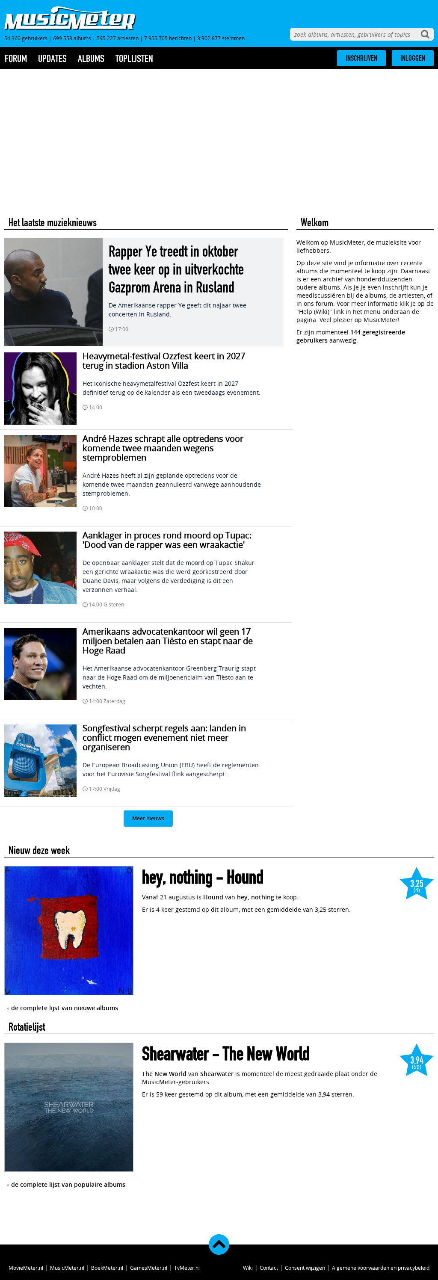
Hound (245, 877)
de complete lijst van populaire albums (68, 1184)
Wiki (248, 1267)
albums (91, 59)
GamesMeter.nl (148, 1267)
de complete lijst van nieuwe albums (64, 1008)
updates (52, 59)
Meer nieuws (148, 818)
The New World (266, 1054)
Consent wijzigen (305, 1267)
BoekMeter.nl (107, 1267)
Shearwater (175, 1054)
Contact (269, 1267)
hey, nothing (177, 877)
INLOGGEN (412, 58)
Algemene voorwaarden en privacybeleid (380, 1267)
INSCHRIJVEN (361, 58)
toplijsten (134, 59)
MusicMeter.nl (67, 1267)
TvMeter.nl (187, 1267)
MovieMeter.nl (26, 1267)
